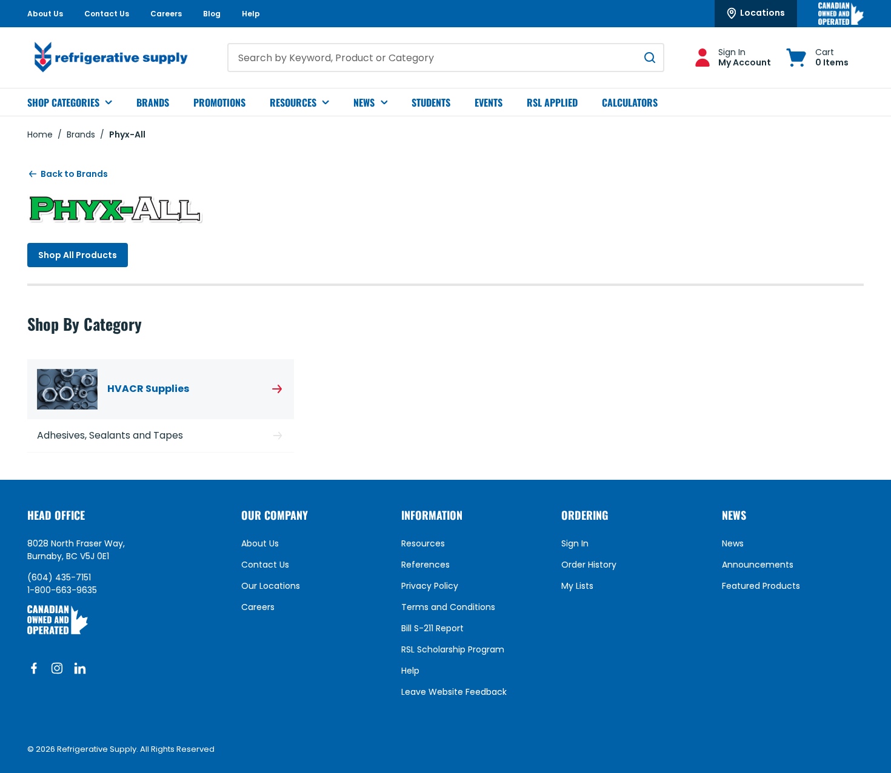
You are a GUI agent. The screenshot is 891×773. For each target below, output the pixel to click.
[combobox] (445, 57)
